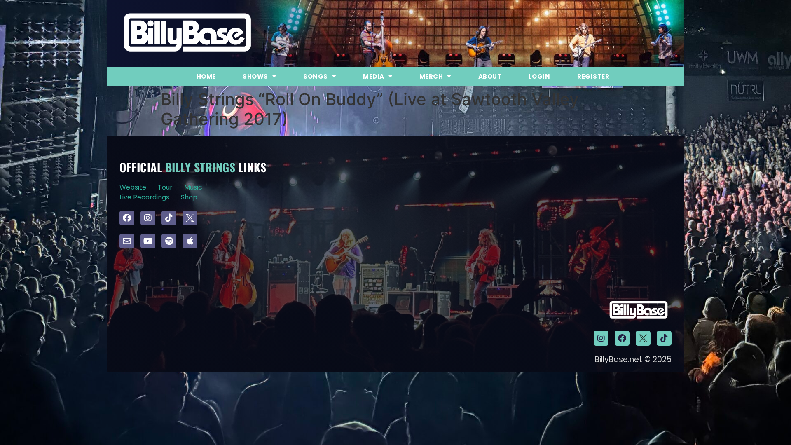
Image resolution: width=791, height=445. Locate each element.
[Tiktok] (168, 218)
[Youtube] (147, 241)
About (490, 76)
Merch (431, 76)
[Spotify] (168, 241)
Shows (255, 76)
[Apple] (190, 241)
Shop (189, 197)
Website (132, 187)
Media (373, 76)
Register (593, 76)
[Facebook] (126, 218)
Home (206, 76)
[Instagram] (147, 218)
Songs (315, 76)
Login (539, 76)
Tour (165, 187)
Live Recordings (144, 197)
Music (193, 187)
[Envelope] (126, 241)
